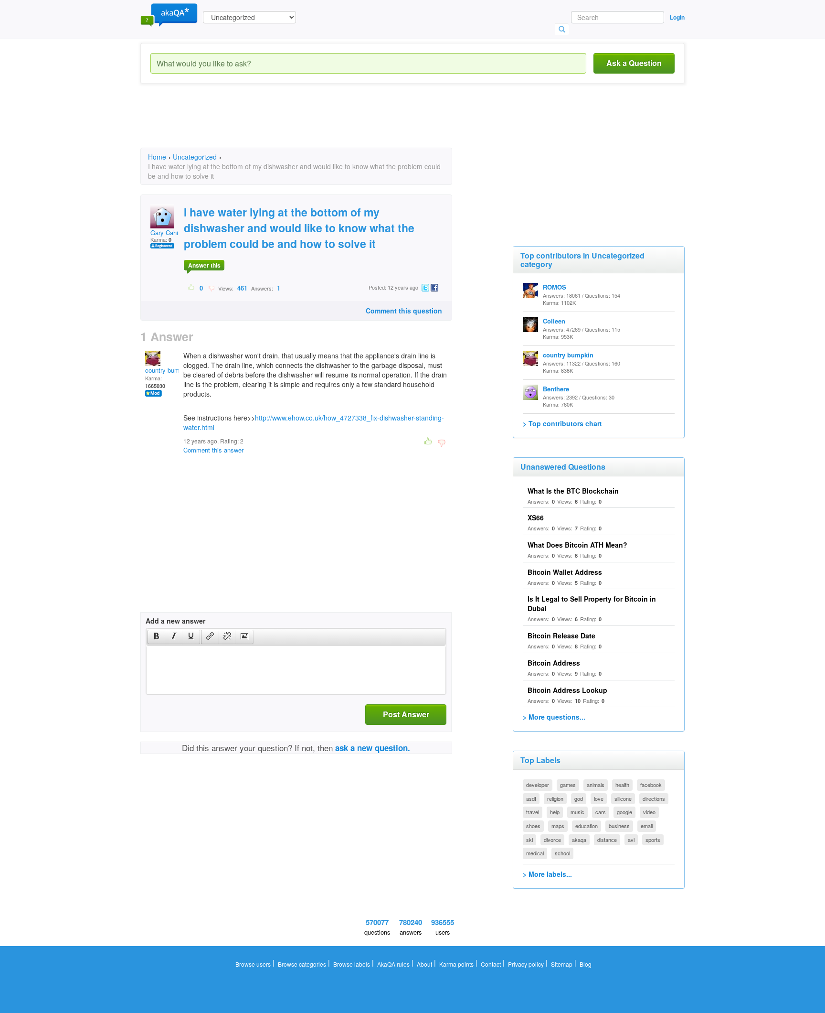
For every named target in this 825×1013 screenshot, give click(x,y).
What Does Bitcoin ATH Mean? (577, 545)
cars (600, 812)
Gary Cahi (164, 232)
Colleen (554, 320)
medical (535, 853)
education (586, 826)
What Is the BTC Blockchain (573, 491)
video (649, 812)
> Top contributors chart (562, 423)
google (624, 812)
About (424, 964)
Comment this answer (213, 449)
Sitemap (561, 964)
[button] (156, 637)
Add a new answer (175, 620)
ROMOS (554, 286)
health (622, 784)
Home (157, 157)
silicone (623, 798)
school (562, 853)
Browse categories (302, 964)
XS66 (536, 517)
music (577, 812)
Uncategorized (195, 157)
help (555, 812)
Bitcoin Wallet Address (565, 572)
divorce (552, 839)
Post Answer (406, 714)
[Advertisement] (314, 124)
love (598, 798)
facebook (651, 784)
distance (607, 839)
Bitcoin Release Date (561, 635)
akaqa (579, 839)
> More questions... (554, 717)
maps (557, 826)
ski (529, 839)
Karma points (456, 964)
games (568, 784)
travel (532, 812)
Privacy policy (526, 964)
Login (677, 17)
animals (595, 784)
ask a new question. (372, 748)
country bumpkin (168, 370)
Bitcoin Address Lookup (567, 690)
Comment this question (404, 310)
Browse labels (351, 964)
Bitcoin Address (554, 663)
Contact (491, 964)
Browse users (253, 964)
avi (631, 839)
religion (555, 798)
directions (654, 798)
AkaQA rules (393, 964)
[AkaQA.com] (169, 14)
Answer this (204, 265)
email (647, 826)
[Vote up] (192, 287)
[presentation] (156, 637)
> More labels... (547, 874)
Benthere (556, 388)
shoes (533, 826)
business (619, 826)
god (578, 798)
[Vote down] (211, 287)
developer (537, 784)
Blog (586, 964)
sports (652, 839)
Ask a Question (634, 62)
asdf (531, 798)
